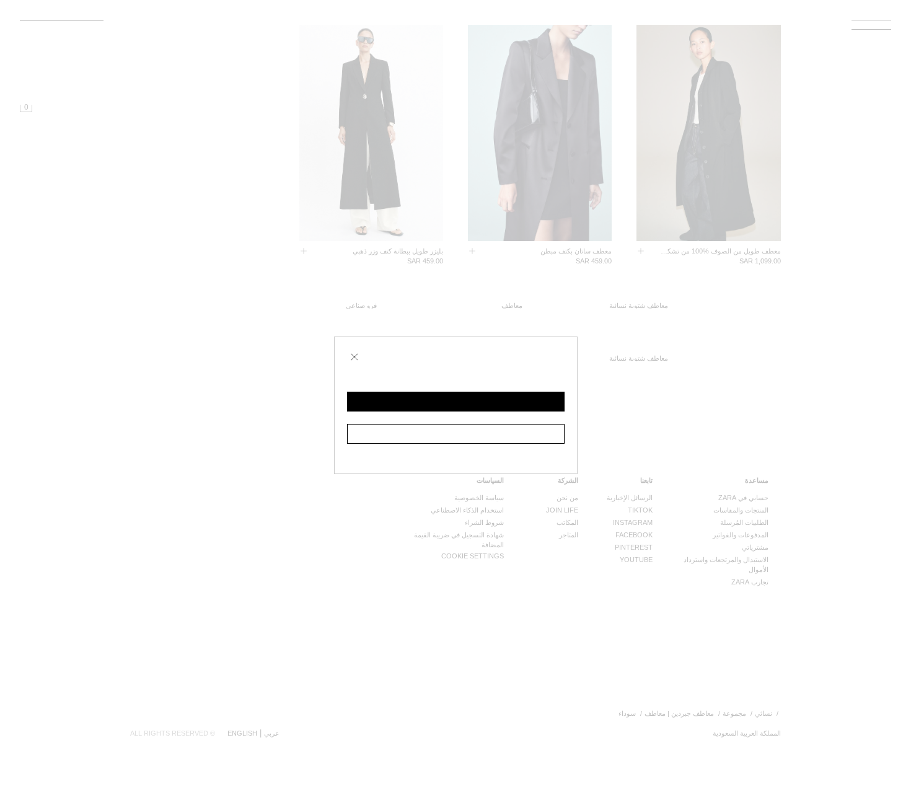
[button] (456, 402)
